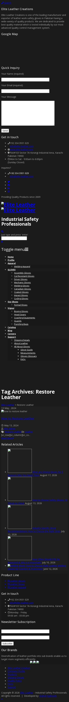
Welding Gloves (21, 285)
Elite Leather (7, 404)
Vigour (11, 308)
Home (11, 257)
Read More (7, 438)
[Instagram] (9, 191)
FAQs (23, 359)
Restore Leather (13, 431)
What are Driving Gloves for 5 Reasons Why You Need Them (35, 473)
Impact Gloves (21, 295)
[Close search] (2, 241)
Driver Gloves (20, 279)
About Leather (21, 343)
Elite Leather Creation (19, 667)
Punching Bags (21, 324)
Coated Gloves (21, 292)
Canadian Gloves (22, 288)
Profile (11, 260)
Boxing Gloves (21, 311)
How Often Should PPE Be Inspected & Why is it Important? (34, 561)
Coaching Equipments (24, 317)
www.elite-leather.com (21, 149)
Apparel (12, 263)
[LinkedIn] (9, 188)
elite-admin (9, 428)
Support (12, 337)
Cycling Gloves (21, 298)
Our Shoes (13, 301)
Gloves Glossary (29, 356)
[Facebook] (9, 185)
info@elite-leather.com (22, 146)
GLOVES (11, 269)
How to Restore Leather (17, 418)
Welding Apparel (22, 266)
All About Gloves (22, 346)
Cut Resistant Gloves (24, 276)
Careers (12, 333)
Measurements (28, 352)
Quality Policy (15, 680)
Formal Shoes (20, 304)
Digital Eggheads (48, 695)
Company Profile (16, 671)
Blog (10, 330)
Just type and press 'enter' (14, 234)
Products (12, 674)
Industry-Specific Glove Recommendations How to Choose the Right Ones (34, 529)
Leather (29, 431)
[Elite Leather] (18, 207)
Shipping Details (22, 340)
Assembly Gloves (22, 272)
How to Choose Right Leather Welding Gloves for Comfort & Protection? (37, 567)
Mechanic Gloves (22, 282)
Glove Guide (27, 349)
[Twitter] (9, 181)
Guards (18, 320)
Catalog (12, 327)
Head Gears (20, 314)
